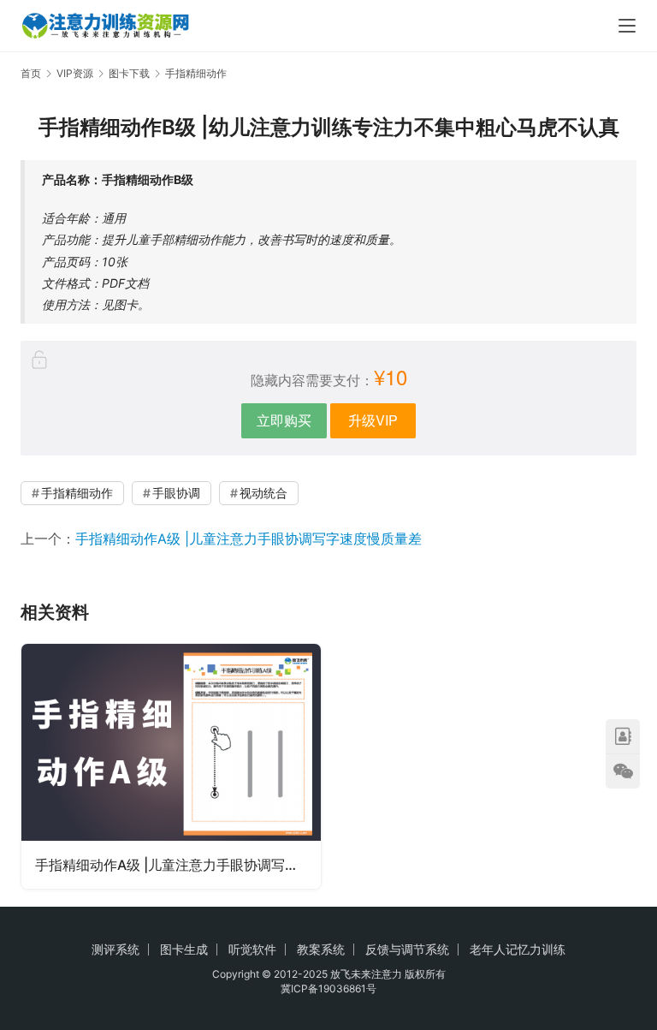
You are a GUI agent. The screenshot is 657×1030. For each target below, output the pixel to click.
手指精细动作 (77, 492)
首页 (31, 73)
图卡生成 (184, 949)
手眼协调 (176, 492)
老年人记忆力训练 (517, 949)
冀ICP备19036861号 (328, 988)
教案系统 (321, 949)
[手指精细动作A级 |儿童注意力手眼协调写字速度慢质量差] (171, 766)
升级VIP (373, 420)
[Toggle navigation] (627, 25)
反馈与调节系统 (407, 949)
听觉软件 (252, 949)
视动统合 (263, 492)
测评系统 (115, 949)
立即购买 (284, 420)
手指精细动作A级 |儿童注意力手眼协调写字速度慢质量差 (248, 538)
